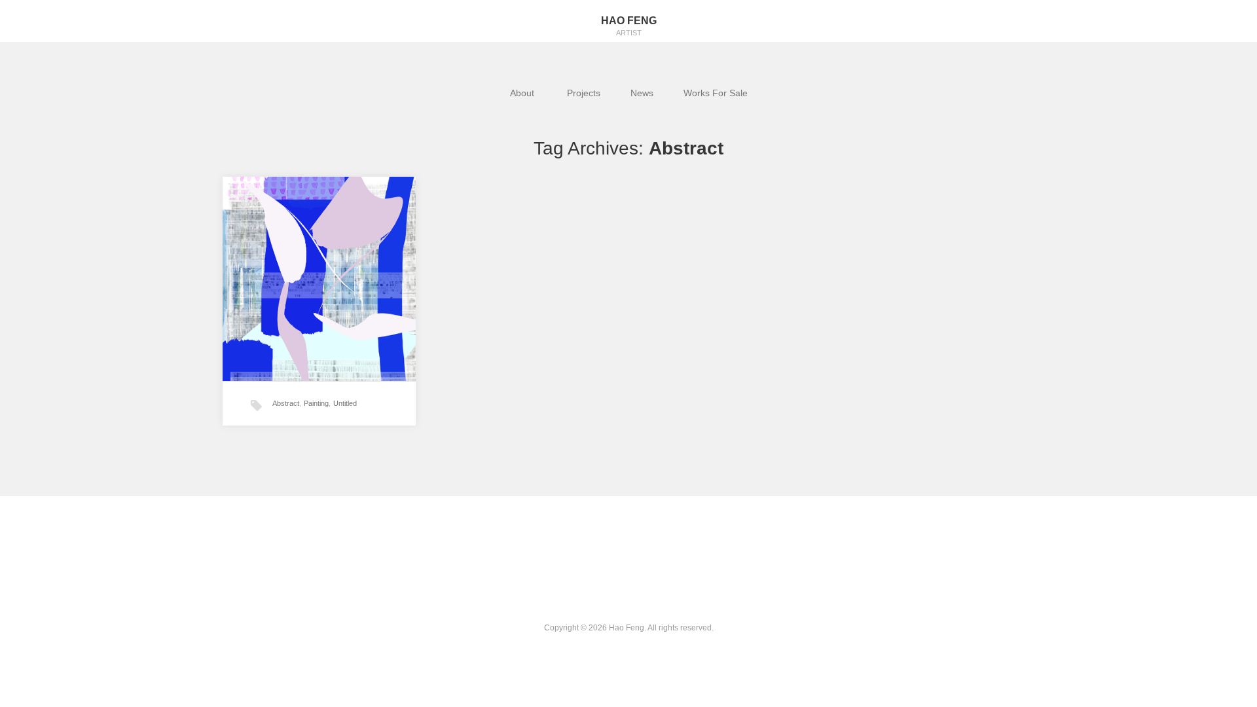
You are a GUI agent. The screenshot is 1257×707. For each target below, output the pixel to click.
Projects (583, 93)
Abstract (285, 403)
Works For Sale (715, 93)
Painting (316, 403)
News (641, 93)
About (523, 93)
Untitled (345, 403)
